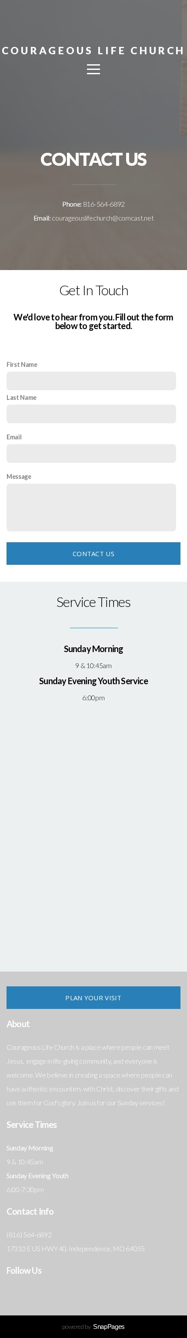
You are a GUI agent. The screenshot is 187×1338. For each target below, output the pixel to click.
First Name (22, 364)
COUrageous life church (93, 50)
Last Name (22, 397)
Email (14, 437)
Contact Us (93, 553)
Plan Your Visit (93, 997)
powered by (93, 1326)
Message (19, 476)
